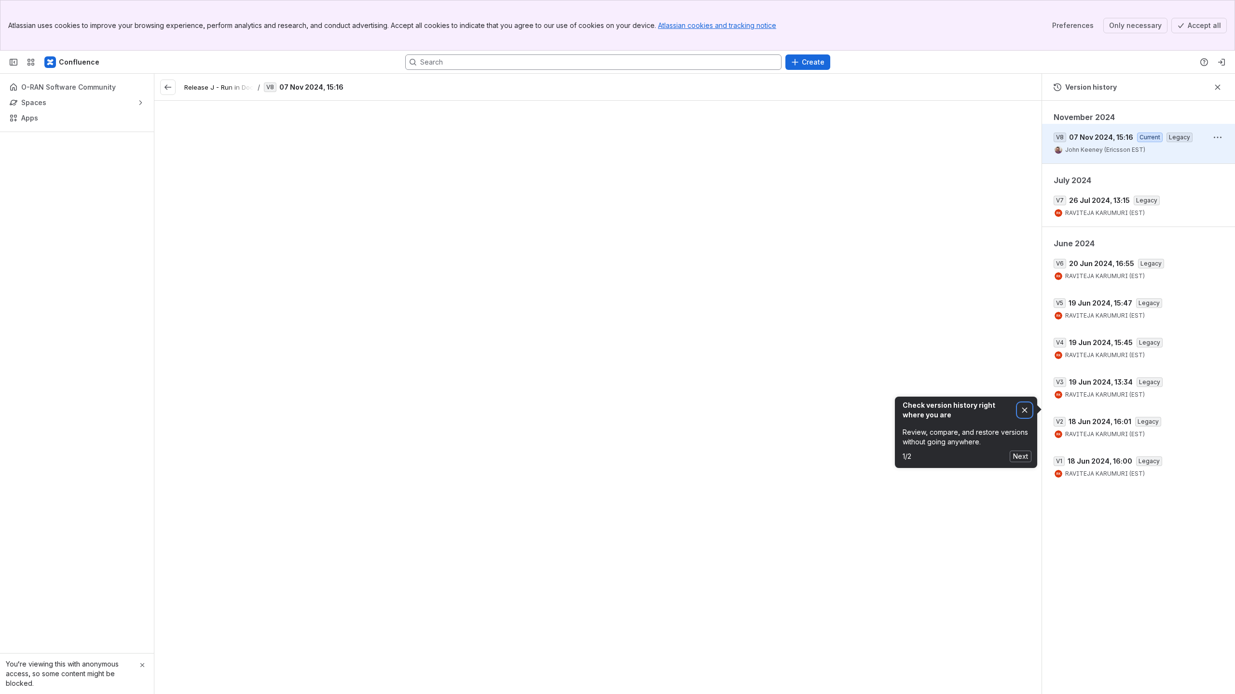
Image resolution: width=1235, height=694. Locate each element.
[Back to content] (168, 87)
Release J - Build (734, 542)
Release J (590, 236)
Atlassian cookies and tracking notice (717, 25)
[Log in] (1221, 62)
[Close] (142, 665)
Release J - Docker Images (473, 636)
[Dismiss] (1024, 410)
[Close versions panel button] (1217, 87)
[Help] (1204, 62)
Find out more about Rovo (1138, 292)
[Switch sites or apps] (31, 62)
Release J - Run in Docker (223, 87)
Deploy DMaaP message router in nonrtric (574, 428)
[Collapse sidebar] (13, 62)
